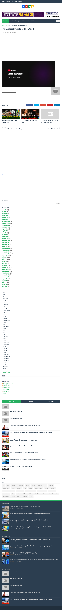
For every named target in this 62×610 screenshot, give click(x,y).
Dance (4, 302)
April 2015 (4, 263)
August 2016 (5, 246)
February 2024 (5, 238)
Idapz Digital (6, 385)
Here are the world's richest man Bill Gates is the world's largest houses (31, 432)
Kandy (4, 328)
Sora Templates (10, 608)
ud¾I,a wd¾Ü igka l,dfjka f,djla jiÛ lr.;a (9, 121)
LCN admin (6, 389)
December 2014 (6, 271)
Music (4, 338)
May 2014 (4, 284)
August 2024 (5, 229)
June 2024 (4, 233)
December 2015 (6, 248)
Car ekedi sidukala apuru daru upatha (21, 466)
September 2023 (6, 244)
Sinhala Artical (6, 356)
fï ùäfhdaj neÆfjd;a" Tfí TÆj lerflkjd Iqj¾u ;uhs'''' (49, 121)
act (4, 292)
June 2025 (4, 210)
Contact (20, 1)
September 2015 (6, 254)
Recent (31, 401)
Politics (5, 350)
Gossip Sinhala (6, 320)
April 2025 (4, 213)
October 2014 (5, 275)
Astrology (5, 298)
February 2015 (5, 267)
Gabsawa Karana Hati (16, 418)
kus (4, 332)
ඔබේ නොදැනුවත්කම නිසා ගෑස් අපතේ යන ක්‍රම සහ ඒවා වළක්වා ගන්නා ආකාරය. (30, 539)
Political (5, 348)
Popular (11, 401)
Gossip (17, 21)
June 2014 (4, 282)
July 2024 (4, 231)
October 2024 (5, 225)
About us (14, 1)
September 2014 (6, 277)
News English (6, 342)
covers (4, 300)
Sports (4, 362)
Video (33, 21)
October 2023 (5, 242)
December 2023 (6, 240)
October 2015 (5, 252)
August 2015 (5, 255)
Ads (4, 294)
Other (4, 346)
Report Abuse (6, 372)
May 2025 (4, 211)
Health (4, 322)
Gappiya (5, 314)
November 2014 (6, 273)
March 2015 (5, 265)
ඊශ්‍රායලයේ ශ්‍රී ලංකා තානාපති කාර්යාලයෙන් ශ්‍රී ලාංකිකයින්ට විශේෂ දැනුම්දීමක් (29, 520)
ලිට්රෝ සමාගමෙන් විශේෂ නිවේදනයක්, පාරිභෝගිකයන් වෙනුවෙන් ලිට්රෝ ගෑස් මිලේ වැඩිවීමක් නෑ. (34, 559)
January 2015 (5, 269)
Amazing (8, 25)
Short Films (5, 354)
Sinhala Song (6, 360)
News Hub (5, 391)
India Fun (5, 324)
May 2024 (4, 234)
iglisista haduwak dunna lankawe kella (21, 446)
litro (4, 334)
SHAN (4, 393)
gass (4, 316)
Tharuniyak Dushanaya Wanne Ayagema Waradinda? (25, 425)
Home (3, 1)
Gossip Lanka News (8, 383)
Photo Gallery (25, 21)
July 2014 (4, 280)
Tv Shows (5, 366)
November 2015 (6, 250)
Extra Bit (5, 308)
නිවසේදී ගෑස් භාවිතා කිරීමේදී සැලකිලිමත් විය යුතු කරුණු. (24, 553)
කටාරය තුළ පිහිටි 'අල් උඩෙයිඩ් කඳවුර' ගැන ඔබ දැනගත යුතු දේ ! (25, 506)
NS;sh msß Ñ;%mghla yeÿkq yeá (29, 121)
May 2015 (4, 261)
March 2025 (5, 215)
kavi (4, 330)
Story (4, 364)
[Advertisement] (31, 48)
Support (8, 1)
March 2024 (5, 236)
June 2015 (4, 259)
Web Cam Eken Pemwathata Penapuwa (21, 405)
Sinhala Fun (6, 358)
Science (4, 397)
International (6, 326)
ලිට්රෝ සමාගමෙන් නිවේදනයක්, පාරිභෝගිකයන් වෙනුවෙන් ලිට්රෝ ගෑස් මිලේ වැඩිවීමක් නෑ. (32, 546)
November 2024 (6, 223)
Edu (4, 306)
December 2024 (6, 221)
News (11, 21)
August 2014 (5, 279)
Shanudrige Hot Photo (16, 411)
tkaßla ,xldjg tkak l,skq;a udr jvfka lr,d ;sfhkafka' (24, 452)
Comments (51, 401)
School (5, 352)
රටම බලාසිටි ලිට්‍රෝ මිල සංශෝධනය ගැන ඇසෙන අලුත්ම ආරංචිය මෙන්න (28, 459)
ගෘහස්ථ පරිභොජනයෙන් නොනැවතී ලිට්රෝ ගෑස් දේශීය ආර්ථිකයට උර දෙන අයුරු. (30, 513)
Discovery (5, 304)
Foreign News (6, 310)
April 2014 (4, 286)
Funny (4, 312)
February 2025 (5, 217)
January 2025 (5, 219)
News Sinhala (6, 344)
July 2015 (4, 257)
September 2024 (6, 227)
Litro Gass (5, 336)
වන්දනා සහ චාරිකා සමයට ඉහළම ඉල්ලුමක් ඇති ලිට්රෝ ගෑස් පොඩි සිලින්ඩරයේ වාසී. (30, 527)
